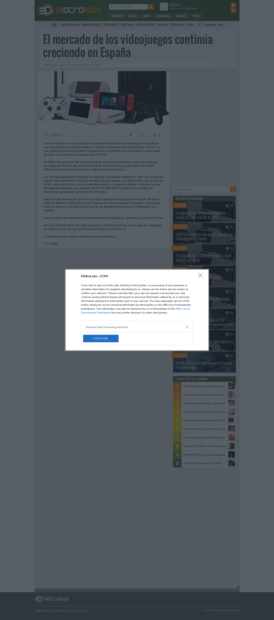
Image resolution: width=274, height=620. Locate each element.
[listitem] (137, 327)
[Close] (201, 276)
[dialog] (137, 310)
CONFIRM (100, 338)
